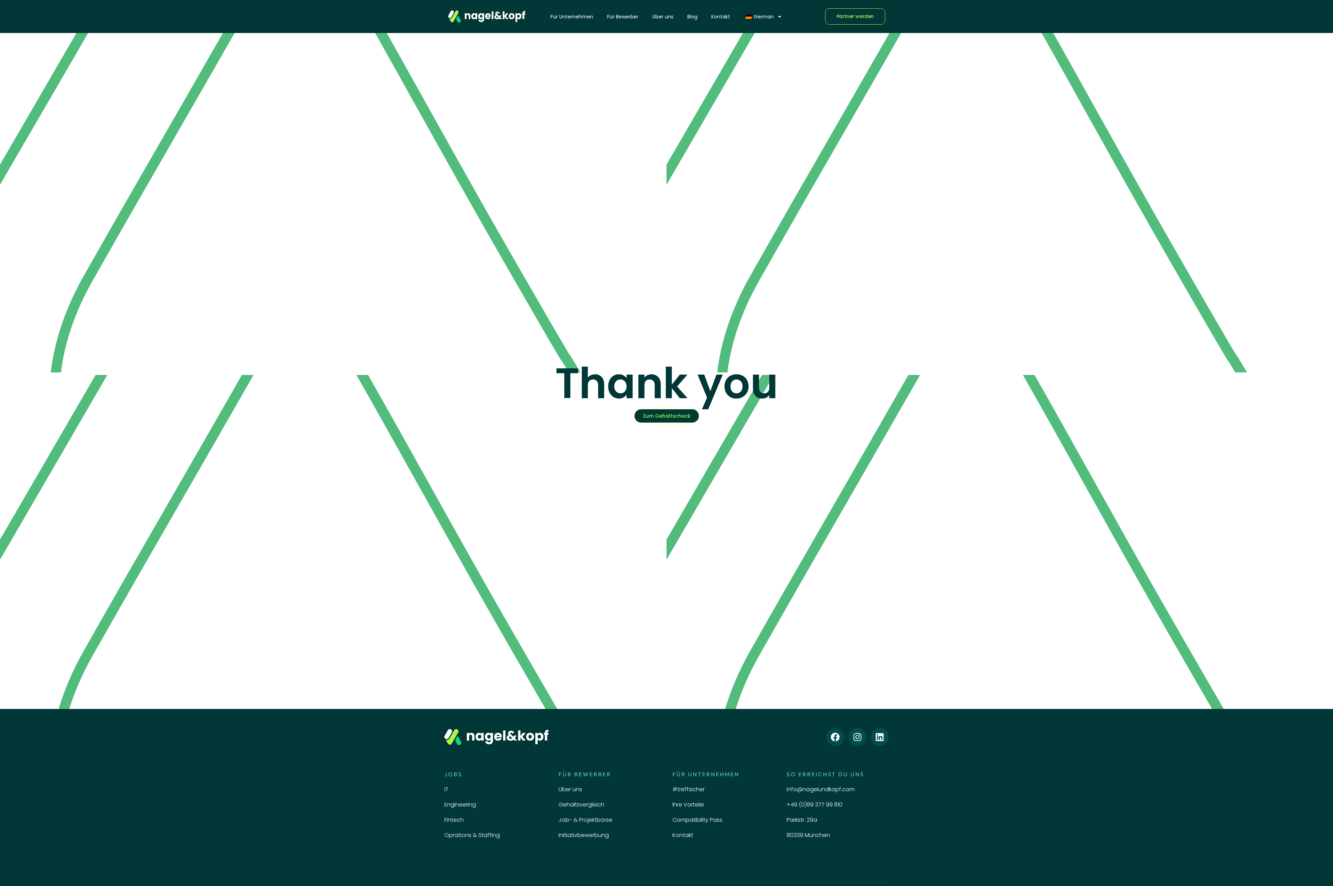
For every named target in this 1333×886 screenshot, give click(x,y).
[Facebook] (835, 737)
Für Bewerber (622, 16)
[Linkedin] (880, 737)
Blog (692, 16)
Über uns (662, 16)
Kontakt (720, 16)
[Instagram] (857, 737)
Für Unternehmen (572, 16)
